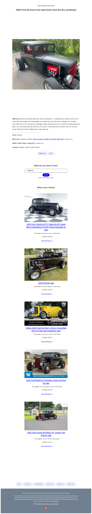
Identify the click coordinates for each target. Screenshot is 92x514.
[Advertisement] (46, 25)
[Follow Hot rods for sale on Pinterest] (46, 509)
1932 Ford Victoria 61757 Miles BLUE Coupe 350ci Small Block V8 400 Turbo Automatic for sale (46, 227)
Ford (50, 153)
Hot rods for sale (46, 6)
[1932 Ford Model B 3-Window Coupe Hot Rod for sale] (46, 377)
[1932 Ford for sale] (46, 280)
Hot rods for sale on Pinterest (52, 503)
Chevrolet (27, 484)
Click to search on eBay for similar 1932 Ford (48, 139)
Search (46, 175)
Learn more (55, 501)
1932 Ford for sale (46, 283)
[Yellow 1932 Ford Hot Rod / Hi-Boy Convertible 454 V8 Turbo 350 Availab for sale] (46, 325)
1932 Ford (42, 153)
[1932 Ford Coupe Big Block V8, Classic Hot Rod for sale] (46, 430)
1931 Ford (70, 484)
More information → (47, 240)
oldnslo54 (30, 143)
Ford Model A (38, 484)
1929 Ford (60, 484)
